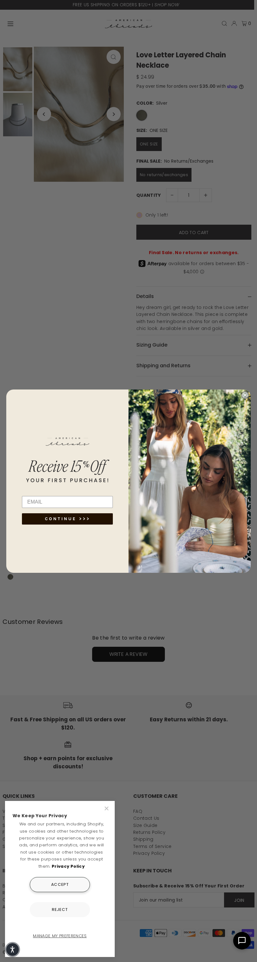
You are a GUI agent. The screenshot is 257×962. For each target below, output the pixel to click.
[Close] (107, 808)
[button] (12, 949)
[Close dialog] (245, 395)
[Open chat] (242, 940)
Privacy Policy (68, 866)
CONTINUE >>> (67, 518)
